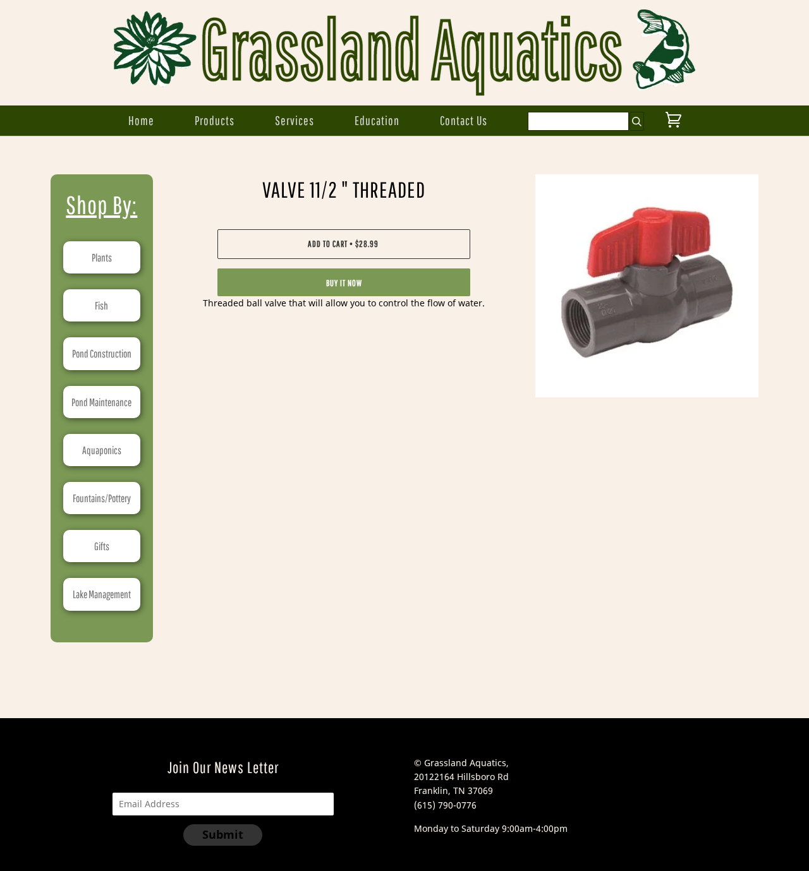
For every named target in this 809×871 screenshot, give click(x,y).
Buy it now (344, 283)
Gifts (101, 546)
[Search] (637, 121)
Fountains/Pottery (102, 498)
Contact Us (463, 120)
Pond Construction (101, 353)
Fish (101, 305)
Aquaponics (101, 450)
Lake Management (102, 594)
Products (214, 120)
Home (141, 120)
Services (294, 120)
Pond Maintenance (101, 402)
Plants (102, 257)
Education (377, 120)
